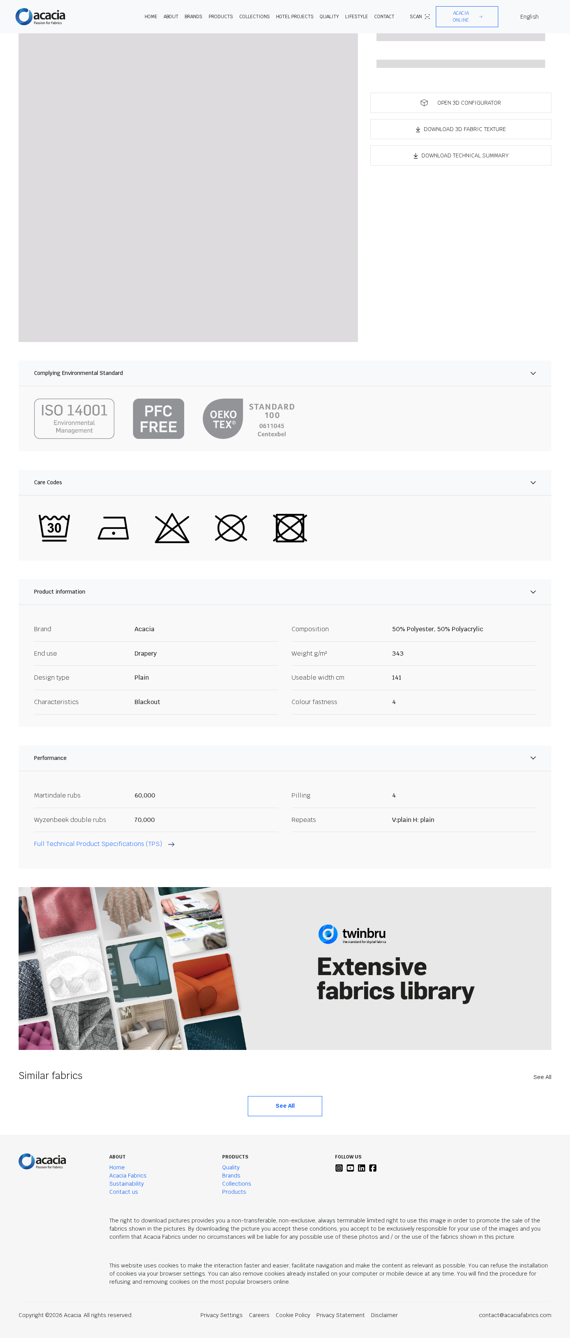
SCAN (416, 17)
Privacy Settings (221, 1315)
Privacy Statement (340, 1315)
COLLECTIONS (254, 17)
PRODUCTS (221, 17)
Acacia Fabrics (128, 1175)
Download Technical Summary (465, 155)
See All (542, 1077)
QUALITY (329, 17)
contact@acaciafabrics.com (515, 1315)
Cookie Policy (293, 1315)
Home (117, 1167)
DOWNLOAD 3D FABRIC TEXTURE (465, 129)
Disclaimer (384, 1315)
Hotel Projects (295, 17)
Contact (384, 17)
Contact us (123, 1191)
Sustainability (126, 1183)
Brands (231, 1175)
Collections (236, 1183)
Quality (231, 1167)
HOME (151, 17)
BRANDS (193, 17)
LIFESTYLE (356, 17)
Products (234, 1191)
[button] (467, 16)
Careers (259, 1315)
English (529, 16)
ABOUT (171, 17)
